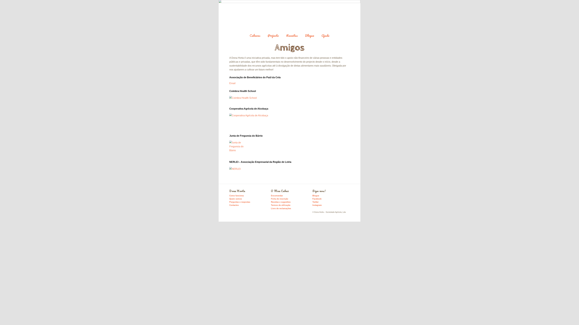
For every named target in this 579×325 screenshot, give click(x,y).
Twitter (315, 202)
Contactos (234, 205)
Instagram (317, 205)
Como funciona (236, 196)
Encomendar (277, 196)
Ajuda (325, 36)
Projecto (273, 36)
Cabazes (255, 36)
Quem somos (235, 199)
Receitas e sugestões (281, 202)
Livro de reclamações (281, 208)
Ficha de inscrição (279, 199)
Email (232, 83)
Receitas (292, 36)
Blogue (309, 36)
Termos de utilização (280, 205)
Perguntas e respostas (239, 202)
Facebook (316, 199)
